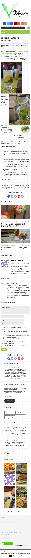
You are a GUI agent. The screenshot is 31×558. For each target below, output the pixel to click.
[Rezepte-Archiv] (21, 491)
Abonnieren (9, 401)
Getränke (22, 45)
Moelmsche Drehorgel (6, 534)
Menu (3, 32)
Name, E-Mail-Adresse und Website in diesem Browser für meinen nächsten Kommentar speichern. (15, 332)
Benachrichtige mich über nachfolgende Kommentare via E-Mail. (12, 342)
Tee (25, 45)
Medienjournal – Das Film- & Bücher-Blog (11, 532)
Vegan (21, 221)
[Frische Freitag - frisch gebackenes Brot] (9, 503)
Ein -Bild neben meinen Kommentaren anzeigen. (14, 328)
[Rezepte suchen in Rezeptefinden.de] (7, 545)
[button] (8, 196)
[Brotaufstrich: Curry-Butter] (21, 468)
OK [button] (10, 556)
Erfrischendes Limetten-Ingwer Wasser (14, 249)
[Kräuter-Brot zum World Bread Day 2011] (9, 491)
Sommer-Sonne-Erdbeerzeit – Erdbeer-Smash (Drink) (13, 225)
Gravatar (8, 327)
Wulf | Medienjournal (12, 283)
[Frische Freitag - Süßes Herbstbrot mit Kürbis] (21, 503)
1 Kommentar (4, 46)
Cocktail (13, 221)
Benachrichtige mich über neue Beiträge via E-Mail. (14, 346)
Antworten (27, 283)
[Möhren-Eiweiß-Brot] (21, 480)
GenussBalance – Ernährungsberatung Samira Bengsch (14, 530)
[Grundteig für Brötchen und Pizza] (9, 480)
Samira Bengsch (5, 45)
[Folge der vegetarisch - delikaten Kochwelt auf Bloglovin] (9, 419)
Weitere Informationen (18, 556)
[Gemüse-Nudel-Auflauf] (9, 468)
